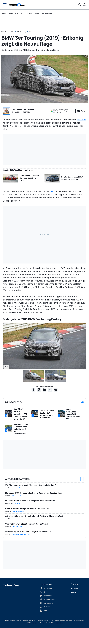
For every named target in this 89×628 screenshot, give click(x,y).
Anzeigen (74, 588)
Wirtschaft (16, 488)
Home (3, 31)
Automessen (47, 13)
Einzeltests (16, 496)
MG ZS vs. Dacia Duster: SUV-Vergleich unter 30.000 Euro (30, 500)
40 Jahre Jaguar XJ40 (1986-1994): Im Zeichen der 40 (28, 531)
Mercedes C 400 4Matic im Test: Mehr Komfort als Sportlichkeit (33, 493)
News (4, 13)
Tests (10, 13)
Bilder (37, 13)
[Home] (16, 5)
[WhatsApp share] (50, 389)
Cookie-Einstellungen (45, 620)
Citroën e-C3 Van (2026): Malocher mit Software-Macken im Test (34, 516)
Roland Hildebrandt (25, 110)
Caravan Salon (18, 511)
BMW (12, 31)
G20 (52, 191)
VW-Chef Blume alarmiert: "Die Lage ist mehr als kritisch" (30, 485)
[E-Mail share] (55, 389)
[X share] (39, 389)
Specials (18, 13)
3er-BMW (81, 119)
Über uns (74, 584)
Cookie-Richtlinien (29, 620)
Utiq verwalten (79, 620)
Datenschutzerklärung (13, 620)
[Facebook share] (33, 389)
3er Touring (21, 31)
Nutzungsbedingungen (63, 620)
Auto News (16, 503)
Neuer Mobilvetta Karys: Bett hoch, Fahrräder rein (27, 508)
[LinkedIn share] (44, 389)
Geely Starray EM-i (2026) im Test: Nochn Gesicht (27, 524)
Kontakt (74, 592)
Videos (29, 13)
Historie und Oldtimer (21, 534)
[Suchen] (79, 4)
